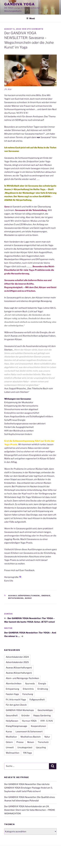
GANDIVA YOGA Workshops (20, 710)
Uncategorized (24, 747)
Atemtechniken (13, 683)
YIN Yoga (27, 753)
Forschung (27, 694)
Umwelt (10, 747)
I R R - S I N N (46, 721)
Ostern (9, 742)
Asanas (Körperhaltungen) (24, 596)
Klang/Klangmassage (16, 726)
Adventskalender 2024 (17, 657)
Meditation (11, 737)
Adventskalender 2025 (17, 662)
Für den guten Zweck (16, 705)
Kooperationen (38, 726)
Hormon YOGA (29, 721)
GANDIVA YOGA (19, 4)
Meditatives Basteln (31, 737)
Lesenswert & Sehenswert (29, 731)
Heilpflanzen (12, 721)
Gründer (25, 715)
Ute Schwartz (35, 29)
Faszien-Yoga (12, 694)
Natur (47, 737)
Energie (46, 596)
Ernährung (42, 689)
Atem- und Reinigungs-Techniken (22, 678)
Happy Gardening (42, 715)
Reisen (30, 742)
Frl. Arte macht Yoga (16, 699)
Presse (20, 742)
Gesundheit (12, 715)
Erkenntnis (28, 689)
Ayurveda (30, 683)
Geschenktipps (45, 710)
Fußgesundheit (37, 699)
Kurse (28, 598)
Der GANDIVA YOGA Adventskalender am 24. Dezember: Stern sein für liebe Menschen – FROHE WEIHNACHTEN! (29, 810)
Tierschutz (43, 742)
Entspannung (16, 598)
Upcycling (41, 747)
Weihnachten (12, 753)
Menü (32, 18)
